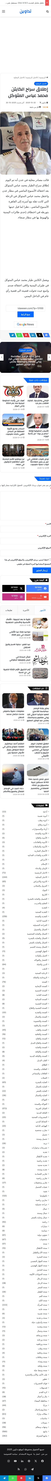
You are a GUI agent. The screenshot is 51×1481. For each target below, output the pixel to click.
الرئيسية (42, 77)
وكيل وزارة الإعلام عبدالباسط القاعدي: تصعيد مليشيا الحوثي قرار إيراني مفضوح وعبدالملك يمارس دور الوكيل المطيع (25, 360)
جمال (45, 1209)
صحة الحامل (42, 1270)
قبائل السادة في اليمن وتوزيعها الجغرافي (19, 658)
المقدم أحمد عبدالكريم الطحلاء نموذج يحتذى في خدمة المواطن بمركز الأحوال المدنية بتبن (13, 748)
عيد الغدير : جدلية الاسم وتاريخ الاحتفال (18, 646)
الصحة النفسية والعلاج (38, 1008)
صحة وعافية (42, 1353)
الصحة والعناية (41, 1047)
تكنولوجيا (43, 1196)
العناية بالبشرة (41, 1082)
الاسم (48, 524)
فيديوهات (43, 1388)
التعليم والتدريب (40, 903)
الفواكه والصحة (41, 1104)
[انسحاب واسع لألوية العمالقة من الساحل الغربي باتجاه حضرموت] (13, 420)
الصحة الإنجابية (41, 986)
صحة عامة (43, 1309)
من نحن (44, 1454)
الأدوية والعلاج (41, 838)
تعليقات (8, 610)
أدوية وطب (42, 820)
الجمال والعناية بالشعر (38, 942)
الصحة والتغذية (41, 1012)
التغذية (44, 908)
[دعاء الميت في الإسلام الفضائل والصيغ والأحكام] (13, 775)
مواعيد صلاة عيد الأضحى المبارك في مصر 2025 (19, 633)
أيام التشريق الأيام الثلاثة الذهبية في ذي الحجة (16, 671)
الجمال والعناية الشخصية (37, 934)
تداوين (44, 103)
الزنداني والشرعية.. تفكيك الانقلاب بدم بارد (38, 402)
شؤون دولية (42, 1235)
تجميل (44, 1134)
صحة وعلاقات (41, 1357)
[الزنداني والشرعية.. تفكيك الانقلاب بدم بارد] (38, 392)
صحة (45, 1244)
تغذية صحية (42, 1165)
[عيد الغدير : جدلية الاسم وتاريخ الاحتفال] (40, 648)
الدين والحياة (42, 964)
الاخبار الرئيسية (32, 77)
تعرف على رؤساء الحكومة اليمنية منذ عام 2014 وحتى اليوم (13, 403)
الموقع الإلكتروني (44, 548)
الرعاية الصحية (41, 973)
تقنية (45, 1191)
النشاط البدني (41, 1121)
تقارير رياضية (41, 1178)
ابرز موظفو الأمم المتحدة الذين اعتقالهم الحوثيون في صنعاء (13, 461)
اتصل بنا (36, 1454)
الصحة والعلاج (41, 1038)
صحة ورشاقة (41, 1335)
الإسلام (44, 864)
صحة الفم (43, 1296)
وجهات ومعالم (41, 1427)
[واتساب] (18, 335)
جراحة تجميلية (41, 1204)
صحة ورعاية (42, 1340)
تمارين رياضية (41, 1200)
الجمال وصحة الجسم (38, 947)
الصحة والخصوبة (40, 1021)
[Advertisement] (25, 45)
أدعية (45, 811)
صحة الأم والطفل (40, 1252)
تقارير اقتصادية (41, 1174)
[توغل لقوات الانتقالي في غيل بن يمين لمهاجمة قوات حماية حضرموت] (38, 450)
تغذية (45, 1152)
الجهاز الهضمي (41, 951)
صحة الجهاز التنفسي (38, 1261)
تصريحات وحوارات (39, 1148)
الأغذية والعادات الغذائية (37, 855)
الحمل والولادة (41, 956)
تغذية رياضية (42, 1161)
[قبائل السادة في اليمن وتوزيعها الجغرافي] (40, 660)
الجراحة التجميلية (40, 925)
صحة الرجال (42, 1279)
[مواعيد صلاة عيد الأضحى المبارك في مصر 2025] (40, 635)
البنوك (44, 890)
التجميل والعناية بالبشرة (37, 899)
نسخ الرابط (25, 314)
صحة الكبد (43, 1300)
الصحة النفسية (41, 1004)
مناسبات (43, 1418)
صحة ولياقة (42, 1366)
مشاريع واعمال (41, 1409)
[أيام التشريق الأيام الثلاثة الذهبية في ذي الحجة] (40, 673)
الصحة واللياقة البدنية (38, 1056)
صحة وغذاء (42, 1361)
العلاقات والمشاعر (39, 1073)
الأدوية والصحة (41, 833)
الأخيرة (26, 610)
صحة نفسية (42, 1313)
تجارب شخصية (41, 1130)
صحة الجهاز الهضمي (39, 1265)
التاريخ (44, 894)
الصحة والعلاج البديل (38, 1043)
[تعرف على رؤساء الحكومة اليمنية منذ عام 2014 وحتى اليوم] (13, 392)
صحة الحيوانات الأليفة (38, 1274)
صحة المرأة (42, 1305)
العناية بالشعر (41, 1091)
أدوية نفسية (42, 816)
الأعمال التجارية (40, 851)
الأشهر (43, 610)
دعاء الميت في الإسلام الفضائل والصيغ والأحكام (13, 790)
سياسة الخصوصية (10, 1454)
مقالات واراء (42, 1414)
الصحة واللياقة (41, 1052)
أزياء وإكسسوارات (39, 829)
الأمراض (43, 859)
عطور (44, 1379)
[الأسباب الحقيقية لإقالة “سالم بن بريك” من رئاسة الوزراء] (38, 421)
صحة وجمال (42, 1331)
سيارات (44, 1226)
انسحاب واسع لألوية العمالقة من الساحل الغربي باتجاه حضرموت (15, 431)
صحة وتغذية (42, 1327)
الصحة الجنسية (41, 990)
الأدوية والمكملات (40, 846)
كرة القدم (43, 1392)
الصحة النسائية (41, 999)
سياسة (44, 1231)
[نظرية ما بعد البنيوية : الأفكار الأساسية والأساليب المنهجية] (40, 623)
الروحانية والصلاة (40, 977)
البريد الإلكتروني (44, 536)
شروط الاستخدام (25, 1454)
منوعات (44, 1423)
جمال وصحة (42, 1213)
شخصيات (43, 1239)
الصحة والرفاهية (40, 1025)
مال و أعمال (42, 1396)
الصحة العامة (41, 995)
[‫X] (39, 335)
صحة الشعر (42, 1287)
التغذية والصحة (41, 916)
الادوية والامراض (40, 881)
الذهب (44, 969)
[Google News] (25, 324)
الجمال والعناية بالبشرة (37, 938)
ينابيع (45, 1431)
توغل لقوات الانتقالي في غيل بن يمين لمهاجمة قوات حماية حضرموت (38, 461)
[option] (25, 357)
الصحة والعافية (41, 1034)
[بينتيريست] (25, 335)
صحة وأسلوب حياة (39, 1322)
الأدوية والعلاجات (40, 842)
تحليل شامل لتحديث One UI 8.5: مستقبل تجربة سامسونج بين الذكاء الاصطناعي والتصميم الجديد (38, 785)
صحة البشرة (42, 1257)
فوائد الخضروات (40, 1383)
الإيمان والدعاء (41, 868)
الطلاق (44, 1065)
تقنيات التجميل (41, 1187)
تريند (45, 1143)
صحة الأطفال (41, 1248)
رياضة (44, 1222)
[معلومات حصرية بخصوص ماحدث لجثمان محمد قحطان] (13, 700)
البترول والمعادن (40, 886)
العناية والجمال (41, 1095)
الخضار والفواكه (40, 960)
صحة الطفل (42, 1292)
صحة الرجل (42, 1283)
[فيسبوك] (45, 335)
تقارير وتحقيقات (40, 1183)
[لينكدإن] (32, 335)
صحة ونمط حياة (40, 1370)
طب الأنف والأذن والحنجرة (36, 1375)
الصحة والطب (41, 1030)
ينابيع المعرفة (41, 1436)
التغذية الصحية (41, 912)
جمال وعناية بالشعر (39, 1217)
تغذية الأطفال (41, 1156)
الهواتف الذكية (41, 1126)
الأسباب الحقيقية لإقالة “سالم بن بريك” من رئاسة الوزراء (38, 433)
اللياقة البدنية (42, 1113)
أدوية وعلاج (42, 825)
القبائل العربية (41, 1108)
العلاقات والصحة (40, 1069)
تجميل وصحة (41, 1139)
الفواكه (44, 1100)
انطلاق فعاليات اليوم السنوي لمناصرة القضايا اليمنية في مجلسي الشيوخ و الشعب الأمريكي (39, 750)
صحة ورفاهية (41, 1344)
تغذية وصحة (42, 1169)
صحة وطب (42, 1348)
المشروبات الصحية (39, 1117)
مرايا (45, 1405)
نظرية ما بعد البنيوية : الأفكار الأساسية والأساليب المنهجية (18, 621)
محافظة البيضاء (40, 1401)
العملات (44, 1078)
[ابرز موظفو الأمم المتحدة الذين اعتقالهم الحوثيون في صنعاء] (13, 450)
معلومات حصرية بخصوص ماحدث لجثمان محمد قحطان (13, 714)
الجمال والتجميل (40, 929)
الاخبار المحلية (19, 77)
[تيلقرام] (11, 335)
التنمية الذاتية (42, 921)
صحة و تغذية (42, 1318)
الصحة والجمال (41, 1017)
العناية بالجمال (41, 1086)
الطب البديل (42, 1060)
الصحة (44, 982)
